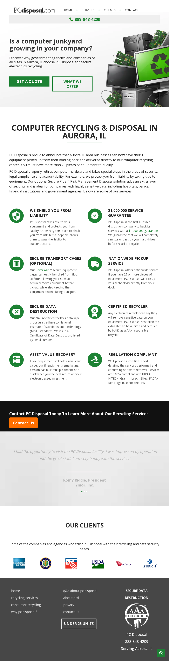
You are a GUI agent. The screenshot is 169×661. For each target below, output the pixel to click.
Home (68, 10)
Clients (110, 10)
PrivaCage (42, 270)
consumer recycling (26, 604)
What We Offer (72, 84)
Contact (132, 10)
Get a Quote (29, 81)
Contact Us (23, 422)
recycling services (24, 597)
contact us (71, 611)
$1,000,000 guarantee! (143, 231)
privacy (68, 604)
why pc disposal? (24, 611)
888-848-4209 (87, 19)
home (15, 590)
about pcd (71, 597)
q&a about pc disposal (80, 590)
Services (88, 10)
